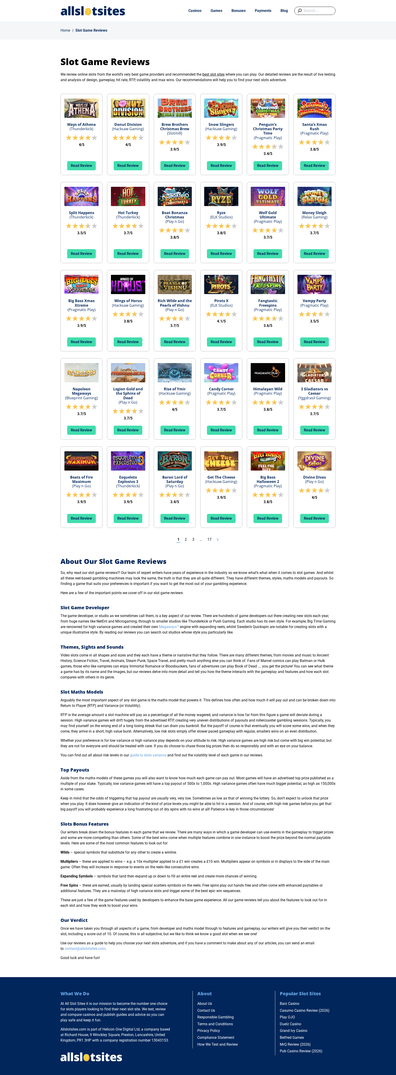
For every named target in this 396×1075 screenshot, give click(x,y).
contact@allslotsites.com (85, 948)
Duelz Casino (290, 1024)
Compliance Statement (215, 1037)
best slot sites (213, 74)
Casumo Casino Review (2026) (305, 1010)
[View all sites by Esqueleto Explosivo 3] (128, 461)
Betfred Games (292, 1037)
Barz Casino (289, 1003)
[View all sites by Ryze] (221, 196)
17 (209, 540)
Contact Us (206, 1010)
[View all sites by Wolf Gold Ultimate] (268, 196)
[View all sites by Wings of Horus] (128, 284)
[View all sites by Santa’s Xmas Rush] (314, 108)
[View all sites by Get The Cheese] (221, 461)
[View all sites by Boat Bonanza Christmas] (175, 196)
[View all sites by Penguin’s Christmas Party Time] (268, 108)
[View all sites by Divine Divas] (314, 461)
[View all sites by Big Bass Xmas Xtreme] (81, 284)
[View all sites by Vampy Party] (314, 284)
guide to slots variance (148, 755)
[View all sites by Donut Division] (128, 108)
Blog (284, 10)
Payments (263, 10)
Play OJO (287, 1017)
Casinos (194, 10)
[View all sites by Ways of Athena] (81, 108)
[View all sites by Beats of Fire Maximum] (81, 461)
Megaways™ (169, 627)
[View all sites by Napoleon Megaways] (81, 372)
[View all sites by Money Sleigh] (314, 196)
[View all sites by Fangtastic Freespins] (268, 284)
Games (216, 10)
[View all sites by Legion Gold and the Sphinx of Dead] (128, 372)
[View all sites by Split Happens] (81, 196)
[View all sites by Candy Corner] (221, 372)
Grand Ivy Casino (293, 1030)
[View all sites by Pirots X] (221, 284)
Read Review (81, 165)
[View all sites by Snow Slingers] (221, 108)
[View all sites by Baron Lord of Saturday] (175, 461)
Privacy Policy (208, 1030)
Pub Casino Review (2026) (301, 1051)
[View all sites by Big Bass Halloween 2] (268, 461)
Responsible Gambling (215, 1017)
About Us (204, 1003)
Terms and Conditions (215, 1024)
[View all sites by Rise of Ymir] (175, 372)
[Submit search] (298, 11)
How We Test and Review (217, 1044)
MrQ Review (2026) (295, 1044)
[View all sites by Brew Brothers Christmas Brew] (175, 108)
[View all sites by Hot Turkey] (128, 196)
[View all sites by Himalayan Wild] (268, 372)
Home (65, 30)
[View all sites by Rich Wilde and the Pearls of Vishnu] (175, 284)
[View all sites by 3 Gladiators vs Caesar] (314, 372)
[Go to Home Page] (92, 11)
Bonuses (238, 10)
